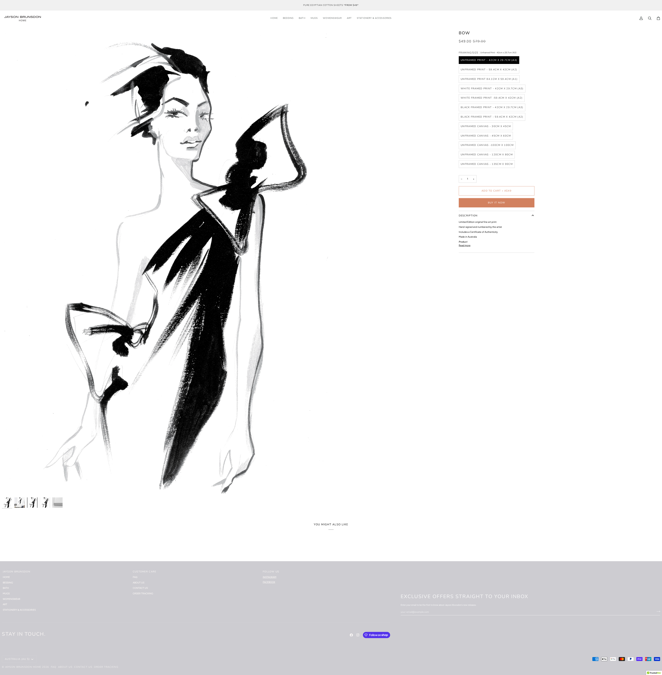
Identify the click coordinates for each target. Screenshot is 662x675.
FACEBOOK (269, 582)
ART (5, 604)
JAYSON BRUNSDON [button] (16, 571)
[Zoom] (8, 489)
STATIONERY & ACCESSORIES (19, 609)
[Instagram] (357, 635)
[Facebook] (351, 635)
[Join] (657, 611)
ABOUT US (138, 582)
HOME (6, 577)
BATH (6, 588)
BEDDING (8, 582)
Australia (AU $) (17, 659)
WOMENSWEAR (11, 599)
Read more (464, 245)
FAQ (135, 577)
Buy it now (496, 202)
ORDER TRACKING (143, 593)
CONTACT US (140, 588)
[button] (374, 18)
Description (468, 215)
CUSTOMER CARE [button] (144, 571)
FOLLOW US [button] (271, 571)
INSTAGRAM (269, 577)
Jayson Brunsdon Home (23, 667)
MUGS (6, 593)
